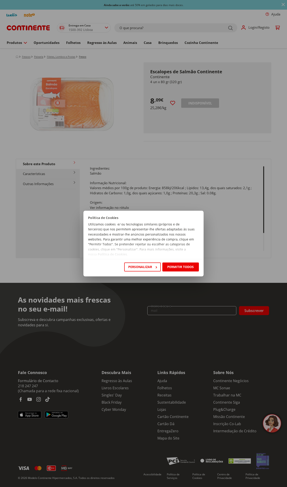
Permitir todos (180, 267)
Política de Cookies (112, 254)
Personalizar (140, 267)
